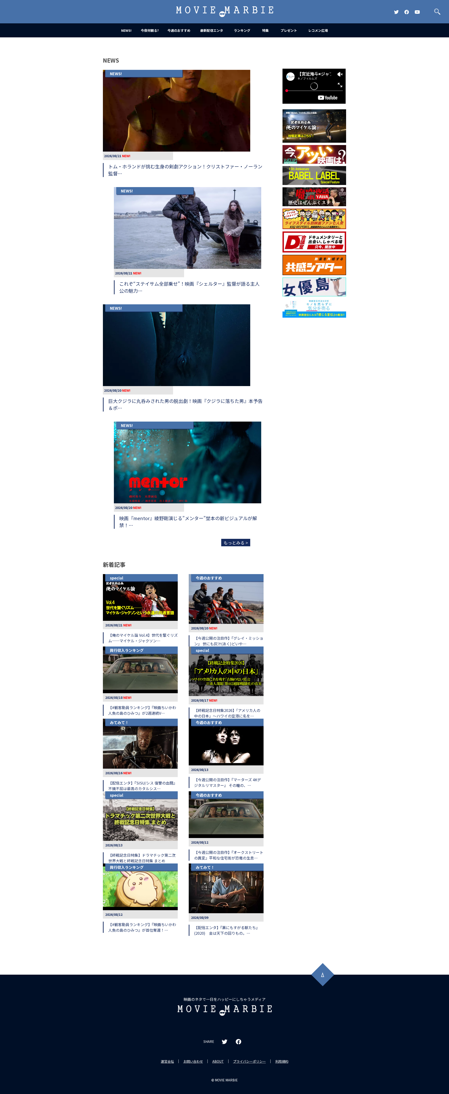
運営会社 (167, 1061)
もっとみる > (236, 543)
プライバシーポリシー (249, 1061)
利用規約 (281, 1061)
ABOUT (218, 1061)
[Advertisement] (314, 395)
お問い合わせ (193, 1061)
